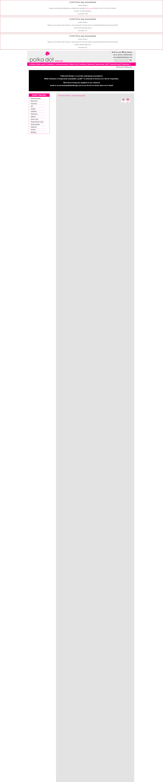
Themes (33, 129)
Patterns (33, 116)
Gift (32, 106)
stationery (91, 64)
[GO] (131, 60)
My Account (117, 52)
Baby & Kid (34, 101)
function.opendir (89, 8)
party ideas (100, 64)
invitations (51, 64)
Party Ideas (34, 114)
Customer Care (128, 67)
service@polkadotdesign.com (122, 57)
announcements (62, 64)
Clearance (34, 103)
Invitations (34, 111)
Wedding (33, 132)
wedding (82, 64)
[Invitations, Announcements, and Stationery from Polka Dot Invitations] (46, 57)
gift (107, 64)
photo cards (41, 64)
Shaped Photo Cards (37, 122)
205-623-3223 (127, 55)
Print (128, 100)
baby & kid (74, 64)
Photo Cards (34, 119)
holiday (32, 64)
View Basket (128, 52)
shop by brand (115, 64)
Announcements (36, 98)
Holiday (33, 109)
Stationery (34, 127)
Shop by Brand (35, 124)
